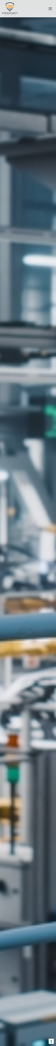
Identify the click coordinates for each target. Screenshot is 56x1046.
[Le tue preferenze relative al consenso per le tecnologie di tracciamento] (51, 1041)
